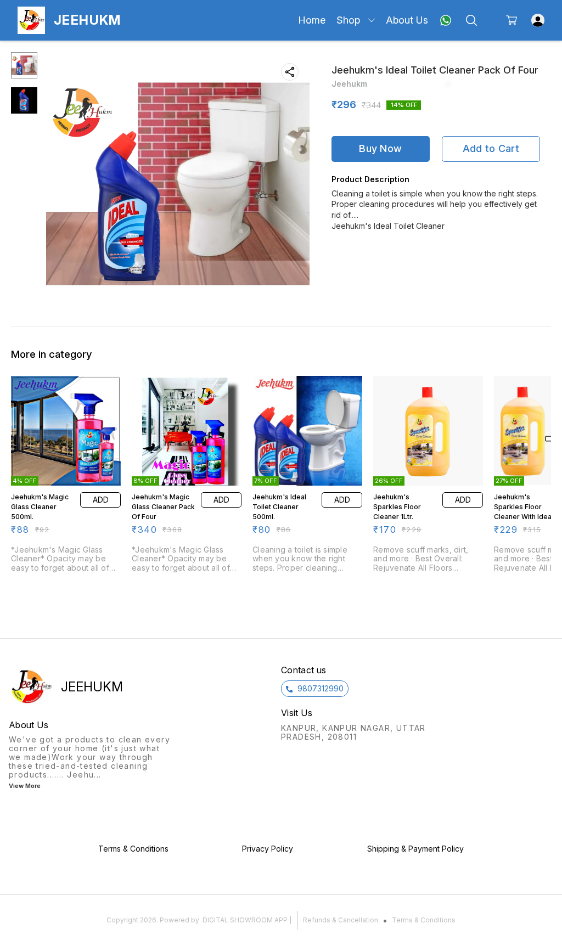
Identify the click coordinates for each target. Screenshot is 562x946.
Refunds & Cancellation (340, 920)
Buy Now (380, 148)
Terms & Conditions (424, 920)
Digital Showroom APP (245, 920)
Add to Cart (491, 148)
